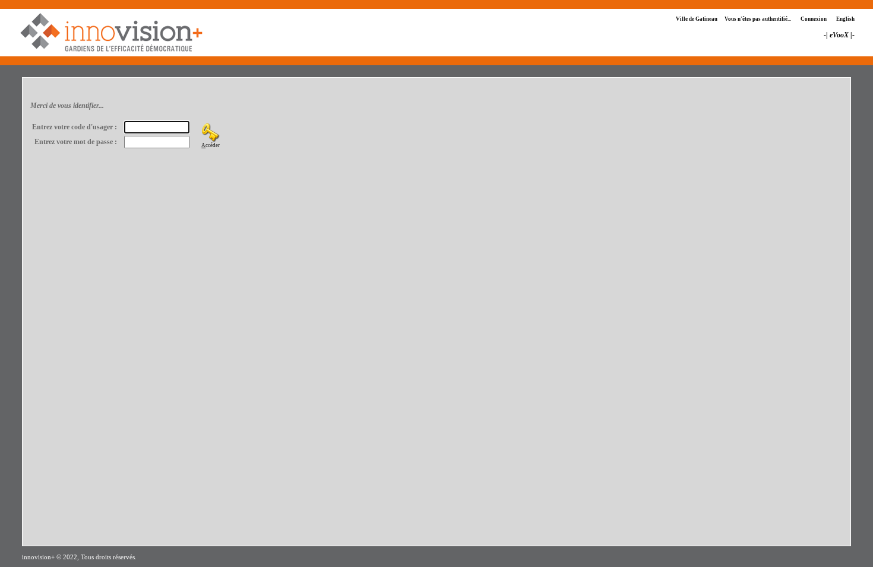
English (845, 19)
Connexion (814, 19)
